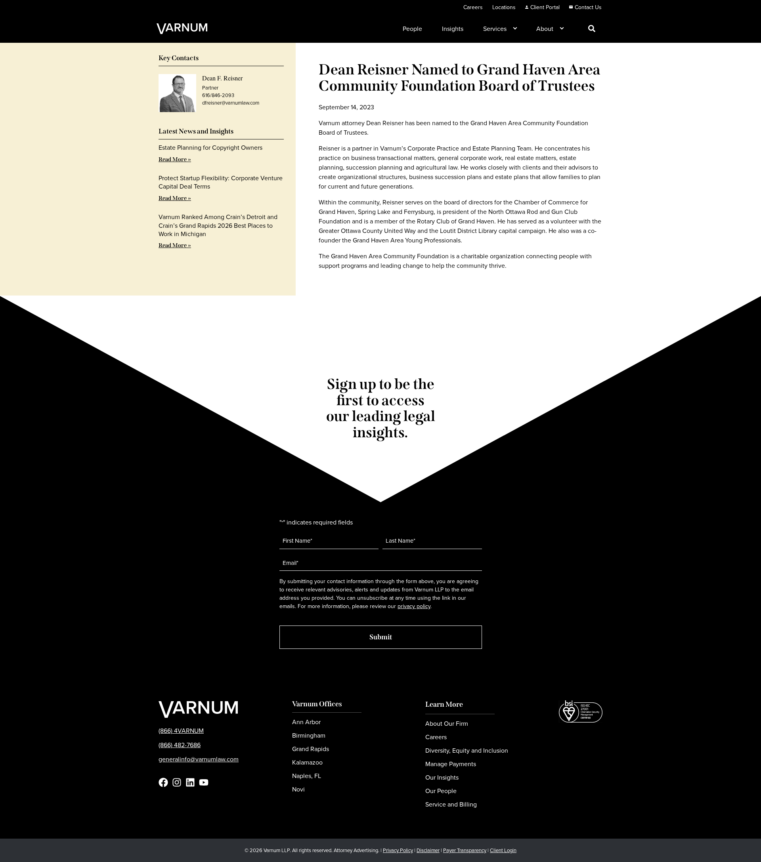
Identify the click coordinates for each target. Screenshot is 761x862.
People (412, 28)
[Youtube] (203, 782)
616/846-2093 (218, 95)
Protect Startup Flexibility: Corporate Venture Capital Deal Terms (221, 182)
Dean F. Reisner (222, 78)
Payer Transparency (464, 850)
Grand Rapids (310, 748)
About (544, 28)
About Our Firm (446, 723)
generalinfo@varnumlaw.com (199, 759)
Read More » (175, 159)
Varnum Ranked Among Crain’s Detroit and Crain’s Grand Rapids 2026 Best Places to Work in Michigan (218, 225)
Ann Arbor (306, 721)
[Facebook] (163, 782)
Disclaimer (428, 850)
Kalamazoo (307, 762)
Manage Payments (450, 763)
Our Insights (442, 777)
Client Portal (545, 7)
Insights (452, 28)
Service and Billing (451, 804)
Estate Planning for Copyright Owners (210, 147)
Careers (473, 7)
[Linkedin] (190, 782)
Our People (441, 790)
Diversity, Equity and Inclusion (466, 750)
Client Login (503, 850)
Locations (504, 7)
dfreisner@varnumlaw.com (230, 102)
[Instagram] (177, 782)
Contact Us (588, 7)
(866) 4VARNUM (181, 730)
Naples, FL (306, 775)
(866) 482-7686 (180, 744)
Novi (298, 789)
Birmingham (308, 735)
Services (495, 28)
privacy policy (414, 606)
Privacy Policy (398, 850)
